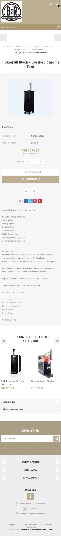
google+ (40, 201)
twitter (31, 201)
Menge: (20, 161)
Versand (34, 153)
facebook (26, 201)
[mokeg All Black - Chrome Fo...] (57, 37)
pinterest (35, 201)
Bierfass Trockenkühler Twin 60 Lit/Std (43, 382)
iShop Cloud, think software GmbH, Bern (35, 530)
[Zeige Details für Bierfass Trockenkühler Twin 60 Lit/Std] (45, 363)
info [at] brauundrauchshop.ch (33, 514)
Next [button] (57, 341)
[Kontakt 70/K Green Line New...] (3, 37)
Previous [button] (4, 341)
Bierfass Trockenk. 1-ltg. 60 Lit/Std (15, 382)
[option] (15, 370)
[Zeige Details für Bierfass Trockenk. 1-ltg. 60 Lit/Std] (15, 363)
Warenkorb (57, 4)
